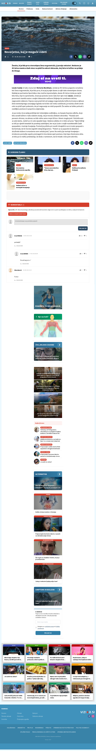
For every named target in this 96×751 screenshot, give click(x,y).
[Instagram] (84, 3)
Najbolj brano (39, 423)
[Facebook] (88, 3)
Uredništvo (21, 728)
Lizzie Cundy (7, 143)
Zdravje (15, 3)
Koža (37, 9)
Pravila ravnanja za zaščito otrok (43, 732)
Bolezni (21, 3)
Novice (21, 9)
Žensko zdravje (29, 3)
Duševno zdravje (46, 3)
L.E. (8, 57)
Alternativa (73, 9)
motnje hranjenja (20, 143)
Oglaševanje (11, 728)
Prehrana (30, 9)
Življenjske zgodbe (63, 3)
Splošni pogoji (25, 732)
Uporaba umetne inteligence (66, 732)
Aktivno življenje (61, 9)
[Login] (93, 3)
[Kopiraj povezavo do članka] (89, 57)
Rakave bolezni (47, 9)
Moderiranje (39, 728)
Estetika (54, 3)
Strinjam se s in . (49, 627)
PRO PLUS (30, 728)
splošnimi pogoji (49, 626)
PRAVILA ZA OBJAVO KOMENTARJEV (17, 214)
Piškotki (48, 728)
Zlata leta (37, 3)
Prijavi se (83, 228)
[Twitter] (76, 57)
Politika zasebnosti (82, 728)
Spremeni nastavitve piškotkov (63, 728)
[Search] (80, 3)
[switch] (74, 3)
